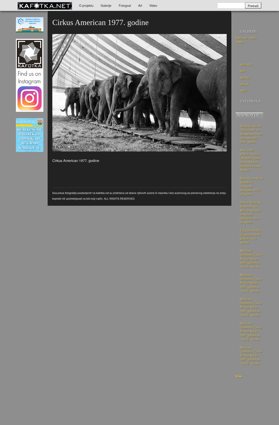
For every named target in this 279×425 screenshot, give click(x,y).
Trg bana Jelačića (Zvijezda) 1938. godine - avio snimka (250, 236)
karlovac (246, 64)
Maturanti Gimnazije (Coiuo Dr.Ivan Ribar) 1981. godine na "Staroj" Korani (251, 259)
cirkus (244, 84)
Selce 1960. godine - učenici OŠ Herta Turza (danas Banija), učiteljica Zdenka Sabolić (250, 160)
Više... (240, 376)
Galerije (106, 5)
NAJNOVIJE (248, 115)
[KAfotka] (44, 5)
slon (243, 71)
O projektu (86, 5)
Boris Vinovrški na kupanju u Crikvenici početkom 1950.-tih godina (251, 186)
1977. (244, 90)
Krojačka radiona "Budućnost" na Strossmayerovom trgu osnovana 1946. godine (251, 134)
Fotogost (125, 5)
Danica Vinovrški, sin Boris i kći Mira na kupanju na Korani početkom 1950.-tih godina (251, 212)
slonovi (245, 77)
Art (140, 5)
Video (153, 5)
